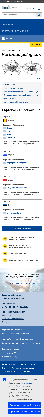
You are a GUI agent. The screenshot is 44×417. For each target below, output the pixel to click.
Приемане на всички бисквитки (25, 405)
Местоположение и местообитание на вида (20, 95)
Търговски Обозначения (29, 22)
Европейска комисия (8, 22)
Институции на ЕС (9, 353)
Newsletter (24, 307)
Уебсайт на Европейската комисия (15, 334)
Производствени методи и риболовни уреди (20, 92)
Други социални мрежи (29, 343)
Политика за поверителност (13, 319)
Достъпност (6, 322)
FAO (38, 78)
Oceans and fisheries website (13, 298)
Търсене (39, 15)
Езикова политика (9, 365)
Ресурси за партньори (26, 365)
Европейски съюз (9, 357)
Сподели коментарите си (22, 283)
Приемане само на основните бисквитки (25, 411)
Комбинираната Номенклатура (15, 102)
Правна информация (10, 371)
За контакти (6, 315)
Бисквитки (6, 368)
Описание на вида (10, 99)
